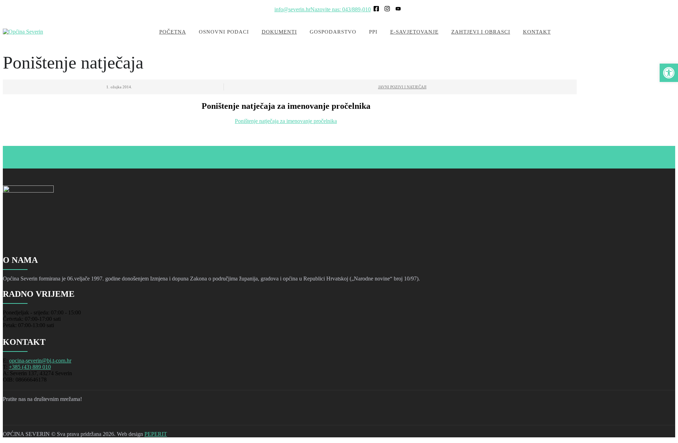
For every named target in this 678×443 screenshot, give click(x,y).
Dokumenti (279, 32)
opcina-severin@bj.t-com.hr (40, 361)
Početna (172, 32)
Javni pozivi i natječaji (402, 87)
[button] (669, 73)
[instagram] (29, 416)
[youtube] (48, 416)
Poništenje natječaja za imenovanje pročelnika (286, 121)
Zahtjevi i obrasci (480, 32)
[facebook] (11, 416)
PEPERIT (155, 434)
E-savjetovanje (414, 32)
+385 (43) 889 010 (30, 367)
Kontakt (537, 32)
